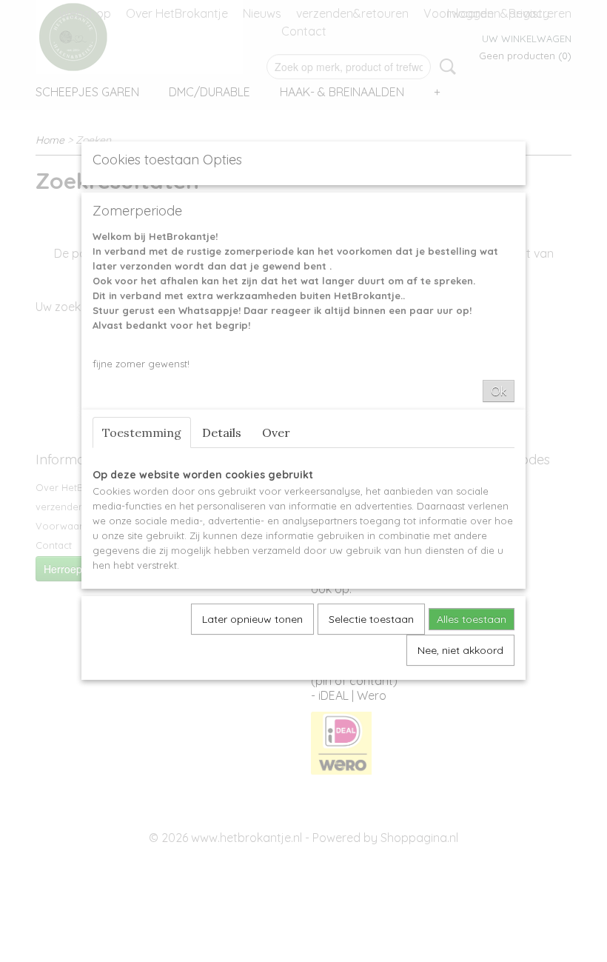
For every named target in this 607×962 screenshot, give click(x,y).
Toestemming (141, 432)
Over (276, 432)
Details (221, 432)
